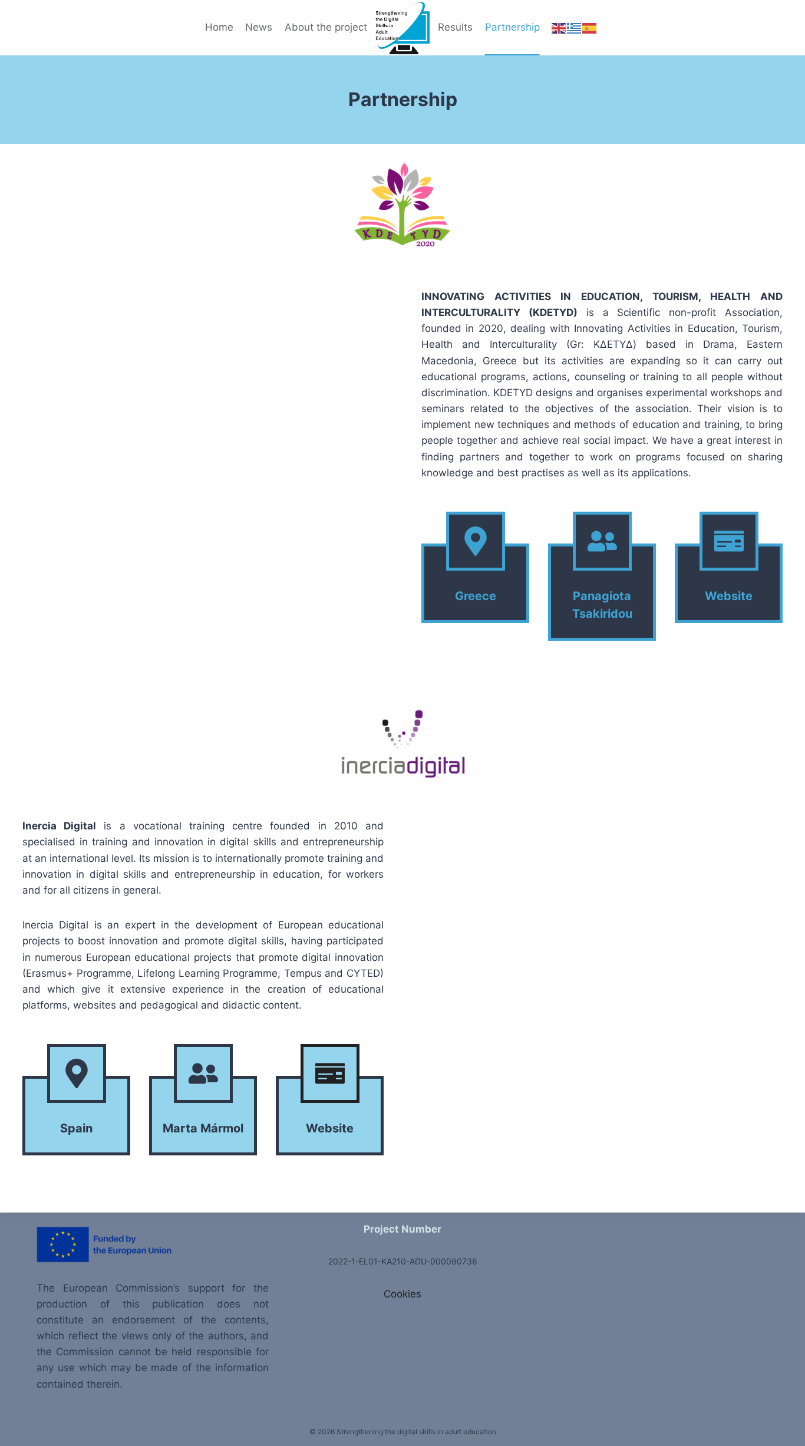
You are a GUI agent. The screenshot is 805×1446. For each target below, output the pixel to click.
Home (219, 27)
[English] (559, 27)
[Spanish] (590, 27)
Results (455, 27)
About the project (326, 27)
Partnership (512, 27)
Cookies (402, 1294)
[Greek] (574, 27)
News (258, 27)
